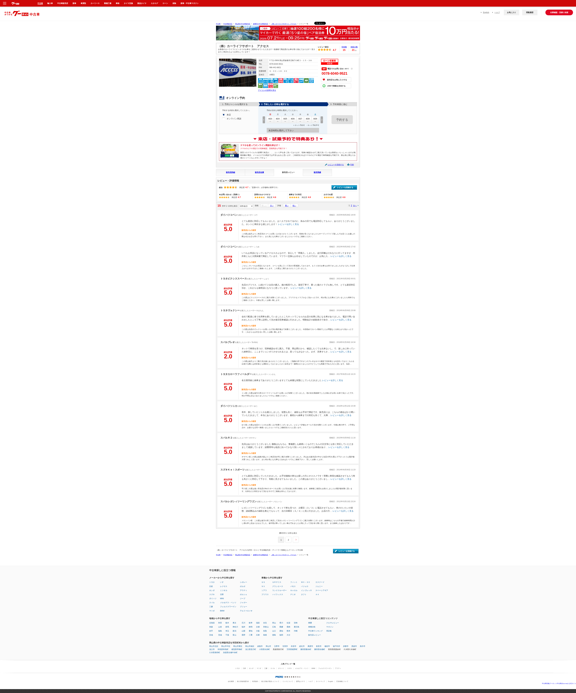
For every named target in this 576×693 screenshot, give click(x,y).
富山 (234, 635)
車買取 (83, 3)
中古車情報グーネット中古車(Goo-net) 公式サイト (559, 683)
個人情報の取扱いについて (270, 681)
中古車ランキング (315, 631)
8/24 (278, 119)
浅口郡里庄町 (250, 649)
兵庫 (258, 635)
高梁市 (310, 646)
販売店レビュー (288, 172)
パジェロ (304, 586)
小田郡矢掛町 (264, 649)
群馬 (227, 627)
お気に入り (511, 12)
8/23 (270, 119)
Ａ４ (317, 594)
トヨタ (212, 582)
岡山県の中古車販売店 (242, 24)
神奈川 (235, 627)
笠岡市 (285, 646)
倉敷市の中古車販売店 (260, 24)
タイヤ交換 (128, 3)
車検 (117, 3)
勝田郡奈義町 (319, 649)
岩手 (211, 631)
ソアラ (264, 590)
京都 (258, 627)
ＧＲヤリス (276, 582)
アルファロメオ (246, 611)
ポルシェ (243, 594)
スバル (212, 603)
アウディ (243, 590)
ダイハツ (212, 598)
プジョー (243, 607)
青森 (211, 627)
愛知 (250, 631)
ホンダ (212, 590)
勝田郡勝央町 (305, 649)
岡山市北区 (213, 646)
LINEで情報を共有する (336, 86)
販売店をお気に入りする (337, 80)
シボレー (243, 582)
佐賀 (288, 623)
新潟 (234, 631)
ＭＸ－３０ (305, 582)
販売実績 (317, 172)
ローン (165, 3)
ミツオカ (223, 590)
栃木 (227, 623)
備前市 (327, 646)
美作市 (362, 646)
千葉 (227, 635)
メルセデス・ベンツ (228, 603)
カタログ (154, 3)
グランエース (277, 586)
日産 (211, 586)
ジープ (242, 598)
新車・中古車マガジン (190, 3)
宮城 (211, 635)
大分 (288, 635)
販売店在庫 (259, 172)
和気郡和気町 (223, 649)
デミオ (293, 594)
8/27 (300, 119)
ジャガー (243, 603)
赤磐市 (345, 646)
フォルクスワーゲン (228, 607)
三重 (250, 635)
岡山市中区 (225, 646)
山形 (220, 627)
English (486, 12)
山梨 (243, 631)
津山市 (268, 646)
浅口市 (212, 649)
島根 (265, 635)
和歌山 (266, 627)
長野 (243, 635)
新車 (74, 3)
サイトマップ (320, 681)
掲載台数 (354, 47)
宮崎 (295, 623)
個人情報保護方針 (243, 681)
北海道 (212, 623)
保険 (174, 3)
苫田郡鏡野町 (292, 649)
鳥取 (265, 631)
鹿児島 (296, 627)
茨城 (220, 635)
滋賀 (258, 623)
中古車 (218, 24)
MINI (222, 598)
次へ (355, 206)
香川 (281, 623)
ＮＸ (263, 586)
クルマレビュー (332, 623)
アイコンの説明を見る (267, 90)
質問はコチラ (300, 681)
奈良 (265, 623)
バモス (293, 586)
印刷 (352, 165)
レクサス (223, 586)
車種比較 (311, 627)
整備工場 (107, 3)
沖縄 (295, 631)
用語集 (329, 631)
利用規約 (255, 681)
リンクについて (287, 681)
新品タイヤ (141, 3)
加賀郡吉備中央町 (230, 652)
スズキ (212, 594)
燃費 (310, 623)
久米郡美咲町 (214, 652)
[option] (288, 34)
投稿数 (344, 47)
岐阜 (250, 623)
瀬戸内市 (336, 646)
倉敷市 (260, 646)
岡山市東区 (237, 646)
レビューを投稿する (336, 165)
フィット (293, 582)
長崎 (288, 627)
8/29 (315, 119)
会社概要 (231, 681)
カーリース (95, 3)
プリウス (265, 594)
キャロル (293, 590)
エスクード (319, 582)
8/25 (285, 119)
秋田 (220, 623)
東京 (234, 623)
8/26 (293, 119)
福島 (220, 631)
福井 (243, 627)
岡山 (274, 623)
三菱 (211, 607)
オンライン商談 (234, 118)
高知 (281, 631)
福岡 (281, 635)
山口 (274, 631)
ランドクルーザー (279, 590)
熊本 (288, 631)
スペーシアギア (321, 590)
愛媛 (281, 627)
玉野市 (276, 646)
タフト (303, 594)
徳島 (274, 635)
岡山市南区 (249, 646)
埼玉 (227, 631)
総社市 (302, 646)
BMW (222, 611)
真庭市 (354, 646)
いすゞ (222, 582)
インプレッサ (306, 590)
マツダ (212, 611)
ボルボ (242, 586)
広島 (274, 627)
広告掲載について (342, 681)
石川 (243, 623)
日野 (222, 594)
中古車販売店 (227, 24)
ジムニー (319, 586)
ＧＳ (263, 582)
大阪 (258, 631)
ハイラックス (277, 594)
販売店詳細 (230, 172)
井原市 (293, 646)
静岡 (250, 627)
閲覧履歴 (529, 12)
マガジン (329, 627)
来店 (229, 115)
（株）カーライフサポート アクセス (283, 24)
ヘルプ (497, 12)
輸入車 (50, 3)
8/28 (308, 119)
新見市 (318, 646)
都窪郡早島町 (236, 649)
